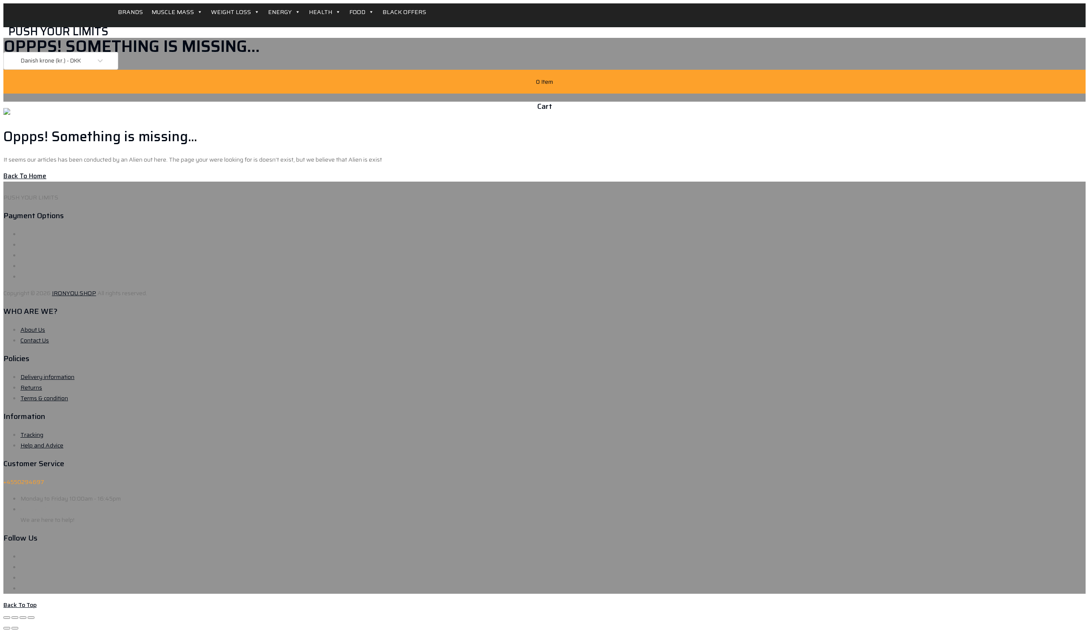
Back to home (24, 176)
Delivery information (47, 377)
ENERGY (280, 12)
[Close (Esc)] (6, 617)
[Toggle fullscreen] (23, 617)
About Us (32, 329)
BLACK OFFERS (404, 12)
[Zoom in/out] (31, 617)
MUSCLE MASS (172, 12)
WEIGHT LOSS (231, 12)
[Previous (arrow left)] (6, 628)
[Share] (14, 617)
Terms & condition (44, 398)
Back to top (20, 604)
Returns (31, 387)
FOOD (357, 12)
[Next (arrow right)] (14, 628)
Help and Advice (41, 445)
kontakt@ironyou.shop (50, 509)
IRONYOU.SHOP (74, 293)
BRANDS (130, 12)
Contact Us (34, 340)
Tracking (31, 434)
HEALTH (320, 12)
